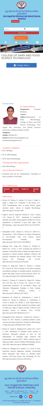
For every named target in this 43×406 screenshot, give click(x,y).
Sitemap (17, 393)
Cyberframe (26, 402)
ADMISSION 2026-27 (21, 38)
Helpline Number (22, 33)
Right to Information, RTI (19, 391)
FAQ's (32, 391)
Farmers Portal (15, 21)
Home (7, 391)
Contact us (33, 393)
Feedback (25, 393)
